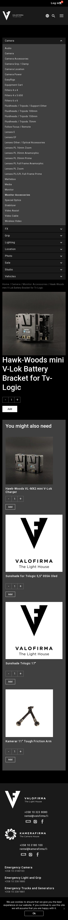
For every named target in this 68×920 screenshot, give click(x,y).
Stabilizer (10, 205)
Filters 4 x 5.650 (14, 95)
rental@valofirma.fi (36, 815)
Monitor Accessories (17, 195)
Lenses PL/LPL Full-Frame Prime (23, 174)
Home (5, 284)
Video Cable (12, 216)
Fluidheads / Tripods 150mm (21, 116)
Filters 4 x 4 (11, 90)
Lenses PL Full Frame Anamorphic (24, 163)
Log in (55, 3)
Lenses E (10, 132)
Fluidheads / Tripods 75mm (20, 121)
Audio (8, 48)
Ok (34, 913)
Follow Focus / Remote (18, 127)
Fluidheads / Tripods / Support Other (26, 106)
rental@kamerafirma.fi (33, 848)
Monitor (9, 189)
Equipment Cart (14, 85)
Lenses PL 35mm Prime (18, 158)
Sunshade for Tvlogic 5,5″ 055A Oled (31, 576)
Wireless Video (13, 221)
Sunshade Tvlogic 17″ (21, 663)
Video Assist (12, 210)
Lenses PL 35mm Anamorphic (22, 153)
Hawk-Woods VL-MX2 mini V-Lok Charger (29, 490)
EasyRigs (10, 79)
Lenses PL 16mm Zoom (18, 147)
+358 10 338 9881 (15, 891)
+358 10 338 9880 (15, 881)
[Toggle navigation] (61, 16)
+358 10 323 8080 (36, 812)
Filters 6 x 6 (11, 100)
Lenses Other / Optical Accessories (25, 142)
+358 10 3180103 (15, 871)
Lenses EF (10, 137)
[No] (64, 908)
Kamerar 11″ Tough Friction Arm (29, 741)
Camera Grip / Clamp (17, 64)
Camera (9, 53)
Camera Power (13, 74)
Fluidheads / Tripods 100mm (21, 111)
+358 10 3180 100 (31, 845)
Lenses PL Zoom (14, 168)
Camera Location (14, 69)
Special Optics (13, 200)
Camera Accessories (16, 58)
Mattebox (10, 179)
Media (8, 184)
